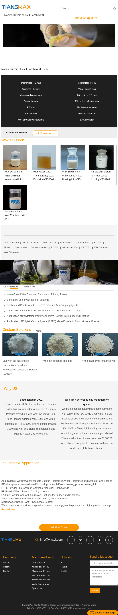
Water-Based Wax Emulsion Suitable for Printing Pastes (37, 294)
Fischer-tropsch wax (87, 107)
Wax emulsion (38, 562)
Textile (64, 571)
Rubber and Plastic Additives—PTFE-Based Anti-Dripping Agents (42, 305)
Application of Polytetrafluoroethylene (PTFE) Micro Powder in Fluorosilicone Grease (53, 321)
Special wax (31, 113)
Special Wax (21, 247)
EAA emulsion (87, 119)
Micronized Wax (70, 247)
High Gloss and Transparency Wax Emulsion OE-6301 (43, 175)
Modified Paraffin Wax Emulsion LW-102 (15, 215)
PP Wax (7, 247)
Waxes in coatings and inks (57, 361)
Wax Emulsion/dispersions (31, 119)
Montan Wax (66, 242)
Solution (66, 557)
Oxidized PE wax (31, 89)
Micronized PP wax (87, 95)
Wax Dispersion (11, 252)
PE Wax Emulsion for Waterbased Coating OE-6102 (101, 175)
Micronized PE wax (31, 82)
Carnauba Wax (83, 242)
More (38, 331)
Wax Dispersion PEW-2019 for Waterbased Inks (14, 175)
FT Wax (98, 242)
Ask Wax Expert (59, 527)
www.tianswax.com (82, 608)
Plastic (64, 567)
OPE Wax (86, 247)
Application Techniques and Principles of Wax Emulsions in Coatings (44, 310)
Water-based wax (87, 89)
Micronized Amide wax (31, 95)
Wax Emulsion (50, 242)
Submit (95, 590)
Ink (62, 562)
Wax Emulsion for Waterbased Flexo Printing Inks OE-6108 (72, 176)
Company (9, 557)
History (6, 567)
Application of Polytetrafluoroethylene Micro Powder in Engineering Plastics (48, 316)
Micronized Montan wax (87, 101)
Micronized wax (42, 557)
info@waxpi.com (86, 18)
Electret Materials (87, 113)
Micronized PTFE (87, 82)
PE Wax (55, 247)
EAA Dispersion (11, 242)
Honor (6, 562)
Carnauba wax (31, 101)
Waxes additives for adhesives (98, 361)
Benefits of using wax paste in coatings (28, 300)
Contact (7, 571)
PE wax (31, 107)
